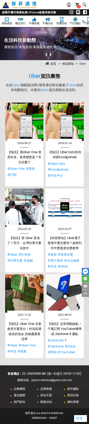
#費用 (30, 168)
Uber (35, 76)
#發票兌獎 (65, 254)
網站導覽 (73, 402)
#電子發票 (55, 260)
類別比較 (73, 395)
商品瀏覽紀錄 (85, 286)
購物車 (79, 6)
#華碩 (52, 352)
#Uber (12, 254)
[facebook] (85, 12)
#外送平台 (55, 175)
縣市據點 (73, 389)
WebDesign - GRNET (44, 418)
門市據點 (75, 23)
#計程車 (24, 254)
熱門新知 (19, 402)
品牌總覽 (19, 389)
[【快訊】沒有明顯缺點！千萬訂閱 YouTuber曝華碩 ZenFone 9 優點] (65, 293)
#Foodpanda (58, 169)
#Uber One (16, 168)
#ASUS (70, 346)
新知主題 (46, 395)
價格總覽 (6, 23)
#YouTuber (66, 352)
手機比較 (47, 23)
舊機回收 (61, 23)
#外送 (52, 266)
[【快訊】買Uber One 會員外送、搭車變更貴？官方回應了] (24, 122)
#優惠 (21, 351)
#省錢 (28, 260)
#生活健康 (71, 260)
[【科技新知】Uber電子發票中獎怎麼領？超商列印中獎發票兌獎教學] (65, 207)
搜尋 (84, 4)
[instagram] (71, 12)
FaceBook (85, 271)
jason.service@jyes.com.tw (52, 380)
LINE (85, 279)
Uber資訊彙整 (24, 7)
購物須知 (46, 402)
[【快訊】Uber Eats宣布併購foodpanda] (65, 122)
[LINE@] (78, 12)
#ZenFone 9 (57, 340)
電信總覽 (19, 395)
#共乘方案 (15, 260)
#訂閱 (11, 175)
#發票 (52, 254)
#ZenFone (56, 346)
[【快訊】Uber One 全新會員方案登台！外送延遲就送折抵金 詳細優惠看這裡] (24, 293)
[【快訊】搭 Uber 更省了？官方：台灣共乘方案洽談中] (24, 207)
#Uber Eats (56, 164)
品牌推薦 (46, 389)
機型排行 (20, 23)
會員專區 (69, 4)
